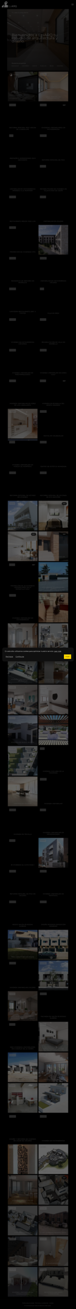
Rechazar (9, 657)
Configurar (20, 657)
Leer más (57, 651)
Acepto (68, 656)
